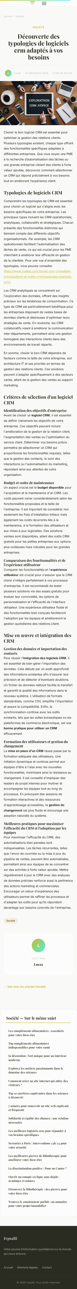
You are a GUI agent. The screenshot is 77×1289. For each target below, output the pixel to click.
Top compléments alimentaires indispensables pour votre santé (29, 1045)
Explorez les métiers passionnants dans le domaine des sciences (35, 1070)
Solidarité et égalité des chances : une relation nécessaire (38, 1120)
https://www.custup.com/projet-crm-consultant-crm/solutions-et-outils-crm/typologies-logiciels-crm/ (38, 276)
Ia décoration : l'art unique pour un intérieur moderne (37, 1058)
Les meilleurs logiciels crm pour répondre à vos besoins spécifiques (37, 1133)
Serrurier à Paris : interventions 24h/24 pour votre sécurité (37, 1145)
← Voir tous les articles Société (25, 986)
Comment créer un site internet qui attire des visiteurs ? (38, 1083)
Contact (47, 1267)
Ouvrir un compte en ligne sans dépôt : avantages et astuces (33, 1179)
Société (20, 16)
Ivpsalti (10, 1238)
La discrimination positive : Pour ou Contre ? (37, 1168)
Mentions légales (27, 1267)
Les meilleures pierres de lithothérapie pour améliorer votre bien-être (37, 1158)
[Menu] (44, 3)
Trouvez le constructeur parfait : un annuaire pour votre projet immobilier (37, 1204)
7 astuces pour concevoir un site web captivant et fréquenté (38, 1108)
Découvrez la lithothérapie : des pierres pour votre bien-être (37, 1191)
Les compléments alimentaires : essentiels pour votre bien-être (36, 1033)
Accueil (8, 16)
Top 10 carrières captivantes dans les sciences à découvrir (38, 1095)
